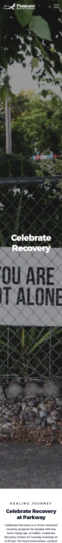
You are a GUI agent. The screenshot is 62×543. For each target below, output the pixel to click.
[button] (56, 6)
